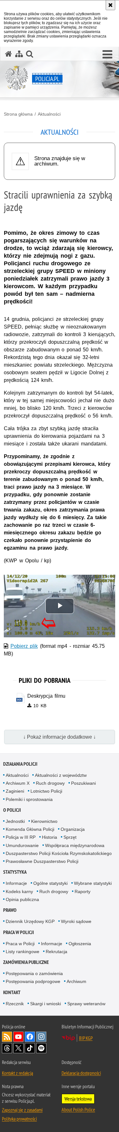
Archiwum (76, 981)
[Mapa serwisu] (19, 54)
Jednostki (15, 821)
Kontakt (12, 992)
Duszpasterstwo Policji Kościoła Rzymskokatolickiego (59, 853)
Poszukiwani (83, 783)
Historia (49, 837)
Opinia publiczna (22, 899)
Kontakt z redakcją (17, 1073)
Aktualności (49, 114)
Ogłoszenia (80, 943)
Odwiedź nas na (18, 1037)
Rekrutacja (56, 951)
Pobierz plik (24, 646)
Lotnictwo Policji (46, 791)
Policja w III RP (21, 837)
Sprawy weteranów (86, 1003)
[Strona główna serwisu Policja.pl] (8, 54)
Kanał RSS (7, 1037)
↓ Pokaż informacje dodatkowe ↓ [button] (59, 737)
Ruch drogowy (50, 783)
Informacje (16, 883)
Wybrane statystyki (93, 883)
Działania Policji (20, 764)
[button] (107, 54)
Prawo (10, 910)
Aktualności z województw (61, 775)
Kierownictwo (44, 821)
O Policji (12, 810)
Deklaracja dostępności (81, 1073)
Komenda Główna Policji (30, 829)
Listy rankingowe (22, 951)
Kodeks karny (19, 891)
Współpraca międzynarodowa (74, 845)
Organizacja (73, 829)
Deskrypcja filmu (46, 696)
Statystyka (15, 872)
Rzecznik (15, 1003)
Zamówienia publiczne (26, 962)
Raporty (82, 891)
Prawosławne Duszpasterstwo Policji (42, 861)
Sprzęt (69, 837)
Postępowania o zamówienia (34, 973)
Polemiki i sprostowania (29, 799)
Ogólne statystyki (50, 883)
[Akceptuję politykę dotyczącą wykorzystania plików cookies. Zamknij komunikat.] (110, 5)
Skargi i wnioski (45, 1003)
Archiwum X (18, 783)
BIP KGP (86, 1038)
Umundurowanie (22, 845)
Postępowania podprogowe (33, 981)
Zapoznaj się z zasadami (22, 1110)
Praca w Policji (18, 932)
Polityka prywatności (19, 1118)
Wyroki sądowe (76, 921)
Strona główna (18, 114)
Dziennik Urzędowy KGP (30, 921)
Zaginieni (15, 791)
